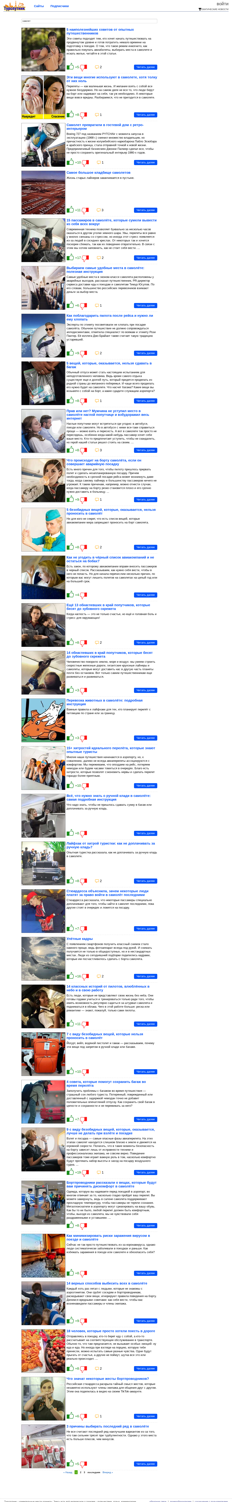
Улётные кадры (80, 939)
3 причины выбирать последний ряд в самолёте (108, 1426)
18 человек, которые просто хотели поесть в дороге (111, 1331)
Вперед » (108, 1472)
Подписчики (59, 6)
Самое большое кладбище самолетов (98, 172)
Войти (223, 3)
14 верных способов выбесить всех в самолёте (107, 1283)
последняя (93, 1472)
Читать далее (146, 67)
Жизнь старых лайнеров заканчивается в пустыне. (100, 178)
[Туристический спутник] (14, 10)
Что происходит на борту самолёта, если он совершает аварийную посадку (104, 462)
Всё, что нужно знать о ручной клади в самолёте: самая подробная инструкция (109, 797)
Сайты (39, 6)
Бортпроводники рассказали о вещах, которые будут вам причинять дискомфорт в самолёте (112, 1184)
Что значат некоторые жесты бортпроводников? (108, 1379)
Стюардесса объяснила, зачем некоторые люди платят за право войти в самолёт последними (107, 893)
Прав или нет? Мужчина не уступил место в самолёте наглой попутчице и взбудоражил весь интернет (108, 414)
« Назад (67, 1472)
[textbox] (89, 21)
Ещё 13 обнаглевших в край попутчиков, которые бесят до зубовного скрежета (108, 607)
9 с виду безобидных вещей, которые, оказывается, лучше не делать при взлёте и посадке (111, 1131)
